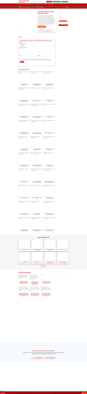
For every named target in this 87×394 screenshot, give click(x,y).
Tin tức (48, 4)
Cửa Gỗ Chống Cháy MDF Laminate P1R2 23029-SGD (37, 182)
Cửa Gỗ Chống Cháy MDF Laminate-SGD (37, 214)
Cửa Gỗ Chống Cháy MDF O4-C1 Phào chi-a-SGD (37, 84)
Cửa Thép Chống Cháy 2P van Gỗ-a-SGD (36, 198)
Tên (21, 55)
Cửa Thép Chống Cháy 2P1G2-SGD (37, 101)
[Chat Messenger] (85, 391)
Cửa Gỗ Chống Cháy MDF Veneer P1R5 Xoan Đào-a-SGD (24, 133)
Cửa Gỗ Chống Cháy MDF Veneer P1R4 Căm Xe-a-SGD (37, 230)
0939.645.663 (3, 393)
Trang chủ (20, 4)
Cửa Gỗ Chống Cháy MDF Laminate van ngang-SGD (24, 101)
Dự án (45, 4)
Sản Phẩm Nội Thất (30, 4)
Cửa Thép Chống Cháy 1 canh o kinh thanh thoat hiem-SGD (49, 182)
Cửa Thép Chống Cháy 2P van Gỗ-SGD (49, 133)
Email (39, 55)
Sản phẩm (27, 7)
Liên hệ (52, 4)
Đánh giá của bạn (23, 43)
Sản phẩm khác (36, 4)
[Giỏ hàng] (68, 4)
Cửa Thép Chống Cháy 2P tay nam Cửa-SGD (49, 165)
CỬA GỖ (31, 7)
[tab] (20, 37)
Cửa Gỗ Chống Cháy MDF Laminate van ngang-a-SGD (36, 133)
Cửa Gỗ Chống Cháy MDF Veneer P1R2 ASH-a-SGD (24, 165)
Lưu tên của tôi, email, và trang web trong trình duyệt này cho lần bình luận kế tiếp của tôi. (36, 59)
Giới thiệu (24, 4)
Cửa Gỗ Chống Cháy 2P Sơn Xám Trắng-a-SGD (49, 149)
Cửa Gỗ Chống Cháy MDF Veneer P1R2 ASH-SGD (24, 214)
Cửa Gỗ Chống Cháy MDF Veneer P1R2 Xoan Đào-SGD (37, 117)
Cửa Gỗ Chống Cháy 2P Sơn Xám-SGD (24, 198)
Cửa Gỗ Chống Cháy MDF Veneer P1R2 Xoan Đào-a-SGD (37, 165)
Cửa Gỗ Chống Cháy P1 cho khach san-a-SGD (49, 198)
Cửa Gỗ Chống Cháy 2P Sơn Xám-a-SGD (49, 117)
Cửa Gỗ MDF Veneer (39, 7)
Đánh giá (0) (20, 37)
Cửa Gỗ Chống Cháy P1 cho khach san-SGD (24, 84)
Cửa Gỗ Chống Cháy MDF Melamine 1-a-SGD (24, 149)
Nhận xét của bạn (23, 47)
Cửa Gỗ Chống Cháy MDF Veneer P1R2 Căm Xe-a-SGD (49, 214)
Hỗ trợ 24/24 (84, 393)
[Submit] (40, 1)
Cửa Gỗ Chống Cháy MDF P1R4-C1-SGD (49, 101)
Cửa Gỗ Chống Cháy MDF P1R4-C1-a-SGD (24, 182)
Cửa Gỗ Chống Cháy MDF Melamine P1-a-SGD (49, 84)
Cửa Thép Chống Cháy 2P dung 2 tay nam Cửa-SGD (49, 230)
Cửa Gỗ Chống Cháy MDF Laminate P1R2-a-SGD (24, 230)
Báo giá (42, 4)
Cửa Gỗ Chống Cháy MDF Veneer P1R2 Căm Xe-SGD (24, 117)
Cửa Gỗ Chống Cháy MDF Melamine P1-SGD (37, 149)
